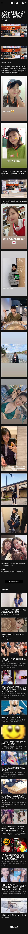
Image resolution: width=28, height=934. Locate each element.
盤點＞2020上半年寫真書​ (10, 717)
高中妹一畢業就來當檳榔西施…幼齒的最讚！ (13, 769)
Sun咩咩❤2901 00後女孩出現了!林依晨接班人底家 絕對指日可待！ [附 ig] (13, 798)
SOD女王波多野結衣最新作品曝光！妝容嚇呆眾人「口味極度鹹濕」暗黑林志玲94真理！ (12, 857)
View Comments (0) (14, 581)
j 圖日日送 (14, 3)
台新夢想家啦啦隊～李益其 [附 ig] (13, 915)
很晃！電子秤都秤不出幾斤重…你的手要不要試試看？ (13, 743)
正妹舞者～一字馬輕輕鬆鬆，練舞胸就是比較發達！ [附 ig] (13, 611)
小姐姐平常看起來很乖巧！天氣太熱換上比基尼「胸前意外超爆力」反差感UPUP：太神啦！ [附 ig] (13, 887)
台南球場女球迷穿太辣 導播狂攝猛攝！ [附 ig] (13, 660)
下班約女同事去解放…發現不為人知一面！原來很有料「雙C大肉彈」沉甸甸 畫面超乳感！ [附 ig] (13, 828)
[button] (2, 3)
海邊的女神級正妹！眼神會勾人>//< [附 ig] (12, 635)
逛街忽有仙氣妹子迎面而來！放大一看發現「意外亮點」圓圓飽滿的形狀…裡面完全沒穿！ (13, 689)
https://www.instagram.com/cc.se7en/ (13, 571)
